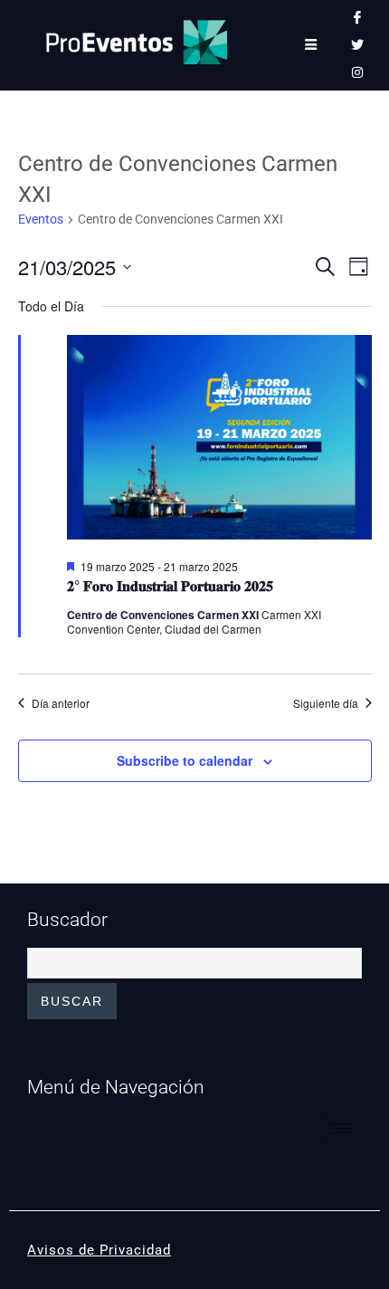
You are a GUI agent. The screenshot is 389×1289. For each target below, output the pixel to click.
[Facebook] (357, 18)
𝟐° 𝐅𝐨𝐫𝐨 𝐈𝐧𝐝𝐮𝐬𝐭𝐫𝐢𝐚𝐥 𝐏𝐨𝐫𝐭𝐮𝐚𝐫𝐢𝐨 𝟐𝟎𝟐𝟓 (170, 585)
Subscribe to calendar (184, 760)
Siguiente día (325, 703)
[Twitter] (357, 45)
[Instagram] (357, 72)
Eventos (40, 219)
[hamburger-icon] (310, 46)
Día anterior (61, 703)
